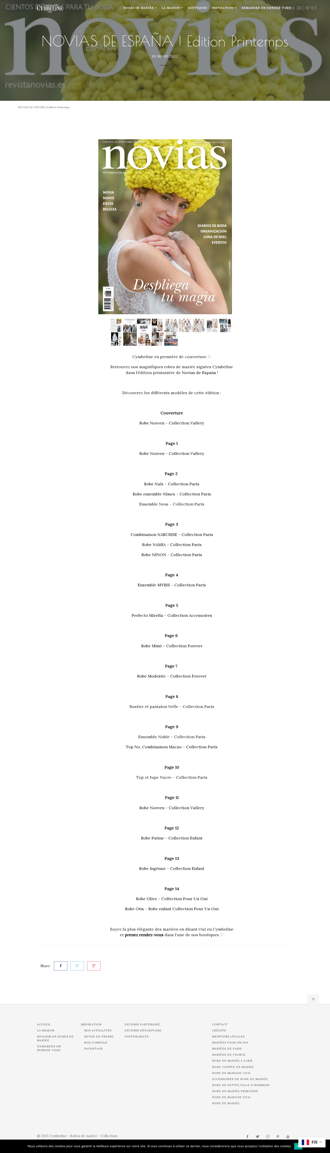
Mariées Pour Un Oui (230, 1042)
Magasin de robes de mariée (55, 1038)
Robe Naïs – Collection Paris (171, 483)
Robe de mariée (226, 1103)
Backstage (93, 1048)
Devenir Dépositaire (143, 1030)
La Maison (171, 7)
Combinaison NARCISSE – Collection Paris (172, 534)
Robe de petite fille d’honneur (241, 1085)
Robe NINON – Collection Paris (171, 554)
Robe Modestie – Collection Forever (172, 676)
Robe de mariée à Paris (232, 1060)
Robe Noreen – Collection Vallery (171, 423)
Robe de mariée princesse (235, 1091)
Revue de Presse (99, 1036)
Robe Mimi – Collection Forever (171, 645)
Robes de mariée (138, 7)
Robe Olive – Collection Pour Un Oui (172, 898)
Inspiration (91, 1024)
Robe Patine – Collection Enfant (171, 838)
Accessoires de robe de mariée (240, 1079)
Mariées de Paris (227, 1048)
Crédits (219, 1030)
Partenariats (137, 1036)
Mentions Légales (228, 1036)
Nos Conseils (95, 1042)
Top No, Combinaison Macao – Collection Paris (172, 746)
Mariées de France (229, 1054)
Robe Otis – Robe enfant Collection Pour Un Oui (172, 908)
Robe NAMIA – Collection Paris (172, 544)
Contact (219, 1024)
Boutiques (197, 7)
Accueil (44, 1024)
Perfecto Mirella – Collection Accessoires (172, 615)
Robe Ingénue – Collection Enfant (171, 868)
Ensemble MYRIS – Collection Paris (172, 584)
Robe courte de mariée (233, 1067)
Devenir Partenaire (142, 1024)
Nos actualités (98, 1030)
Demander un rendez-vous (266, 7)
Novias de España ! (200, 372)
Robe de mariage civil (231, 1073)
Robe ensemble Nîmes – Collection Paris (172, 494)
